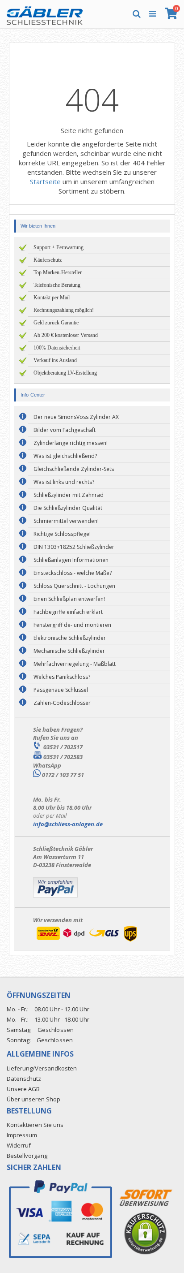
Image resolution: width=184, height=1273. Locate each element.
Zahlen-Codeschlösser (62, 703)
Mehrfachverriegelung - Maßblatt (74, 664)
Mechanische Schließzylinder (69, 651)
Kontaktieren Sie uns (35, 1125)
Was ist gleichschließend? (65, 456)
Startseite (45, 181)
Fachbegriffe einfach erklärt (68, 612)
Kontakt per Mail (51, 297)
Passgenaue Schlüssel (60, 690)
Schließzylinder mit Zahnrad (68, 495)
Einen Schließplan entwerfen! (69, 599)
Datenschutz (24, 1078)
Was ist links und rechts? (63, 482)
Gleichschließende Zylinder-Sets (73, 469)
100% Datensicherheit (56, 348)
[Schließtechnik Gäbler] (45, 13)
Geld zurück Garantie (56, 322)
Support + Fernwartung (58, 247)
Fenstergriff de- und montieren (72, 625)
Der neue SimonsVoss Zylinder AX (76, 417)
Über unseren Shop (33, 1099)
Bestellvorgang (27, 1156)
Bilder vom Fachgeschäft (64, 430)
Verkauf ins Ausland (55, 360)
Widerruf (19, 1145)
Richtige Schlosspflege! (62, 534)
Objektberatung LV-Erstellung (65, 373)
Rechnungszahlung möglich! (63, 310)
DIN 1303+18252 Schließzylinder (73, 547)
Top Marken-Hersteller (57, 272)
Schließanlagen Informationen (71, 560)
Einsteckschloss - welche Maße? (72, 573)
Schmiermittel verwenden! (66, 521)
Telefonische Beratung (56, 285)
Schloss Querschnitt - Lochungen (74, 586)
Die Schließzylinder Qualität (67, 508)
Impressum (22, 1135)
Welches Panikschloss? (61, 677)
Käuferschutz (47, 260)
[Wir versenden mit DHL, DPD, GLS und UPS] (86, 941)
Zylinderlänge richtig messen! (70, 443)
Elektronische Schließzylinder (69, 638)
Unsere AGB (23, 1089)
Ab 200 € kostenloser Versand (65, 335)
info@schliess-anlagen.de (68, 824)
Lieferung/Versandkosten (42, 1068)
